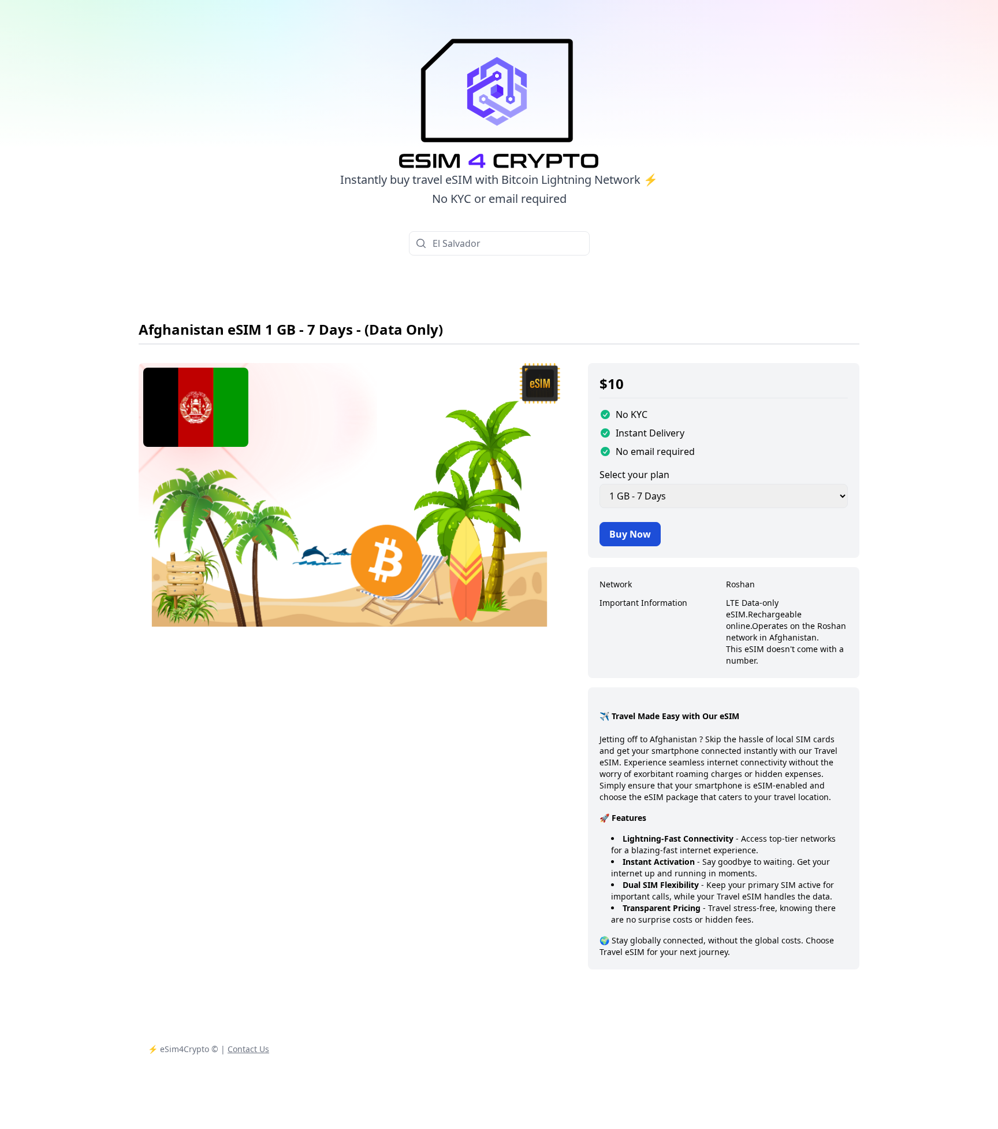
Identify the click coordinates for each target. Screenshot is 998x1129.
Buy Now (630, 534)
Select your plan (634, 474)
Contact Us (248, 1048)
